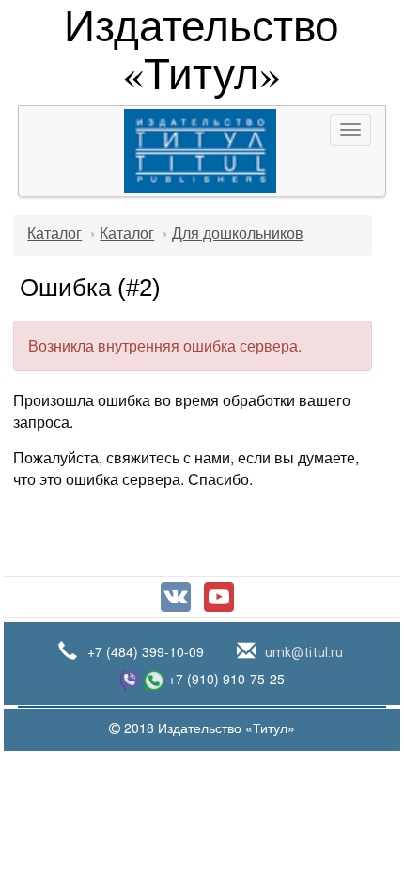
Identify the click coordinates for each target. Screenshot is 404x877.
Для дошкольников (237, 234)
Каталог (54, 234)
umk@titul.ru (302, 652)
